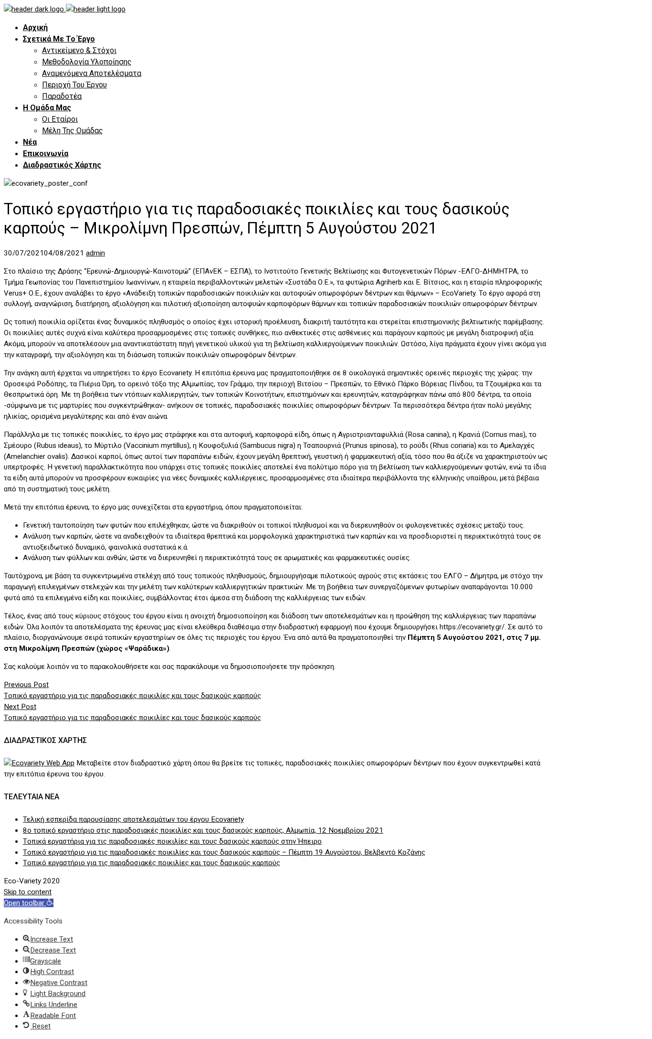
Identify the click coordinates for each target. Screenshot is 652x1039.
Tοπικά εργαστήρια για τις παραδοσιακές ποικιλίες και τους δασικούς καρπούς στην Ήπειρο (172, 841)
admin (95, 253)
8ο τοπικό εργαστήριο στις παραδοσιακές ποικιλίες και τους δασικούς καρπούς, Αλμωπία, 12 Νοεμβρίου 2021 (203, 830)
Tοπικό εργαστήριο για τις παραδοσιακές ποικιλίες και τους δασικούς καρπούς (151, 863)
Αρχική (35, 27)
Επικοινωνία (45, 153)
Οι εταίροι (60, 119)
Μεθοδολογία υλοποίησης (87, 61)
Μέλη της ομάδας (72, 130)
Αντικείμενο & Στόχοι (79, 50)
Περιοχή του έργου (74, 84)
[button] (28, 903)
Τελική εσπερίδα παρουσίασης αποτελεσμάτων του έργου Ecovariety (133, 819)
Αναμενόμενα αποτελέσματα (91, 73)
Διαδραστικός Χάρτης (62, 165)
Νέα (30, 142)
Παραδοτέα (62, 96)
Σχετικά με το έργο (59, 38)
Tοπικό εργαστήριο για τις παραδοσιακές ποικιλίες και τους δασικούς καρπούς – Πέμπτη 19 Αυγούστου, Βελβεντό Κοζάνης (224, 852)
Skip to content (28, 892)
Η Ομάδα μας (47, 107)
